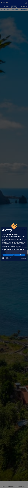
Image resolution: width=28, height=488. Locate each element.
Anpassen (8, 254)
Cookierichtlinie (5, 258)
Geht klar (20, 255)
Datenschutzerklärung (6, 257)
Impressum (23, 258)
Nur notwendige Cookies (21, 229)
